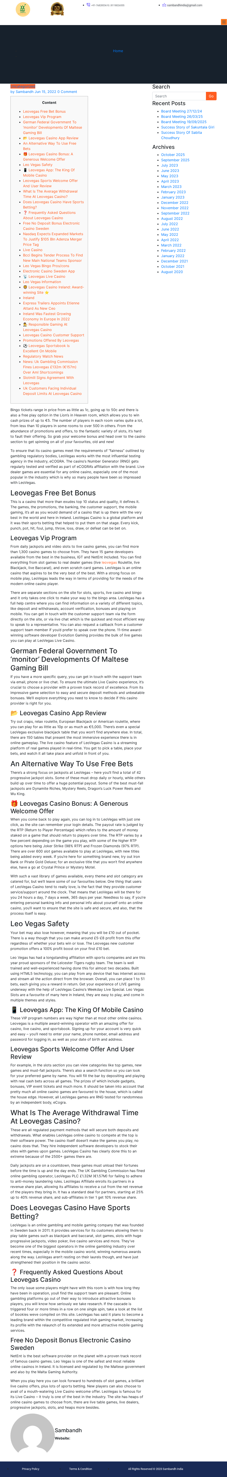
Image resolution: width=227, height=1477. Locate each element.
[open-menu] (224, 22)
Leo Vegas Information (42, 282)
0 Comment (67, 91)
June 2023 (170, 170)
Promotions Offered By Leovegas (51, 340)
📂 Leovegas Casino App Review (50, 138)
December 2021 (174, 261)
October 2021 (172, 266)
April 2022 (170, 240)
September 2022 (175, 213)
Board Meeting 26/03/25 (182, 116)
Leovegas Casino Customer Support (53, 335)
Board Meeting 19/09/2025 (184, 122)
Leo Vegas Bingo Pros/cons (46, 266)
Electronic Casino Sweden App (49, 271)
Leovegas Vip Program (42, 116)
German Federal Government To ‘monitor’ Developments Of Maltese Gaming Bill (52, 127)
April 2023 (170, 181)
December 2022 (174, 202)
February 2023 (173, 192)
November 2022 (175, 208)
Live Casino (33, 250)
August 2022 (172, 218)
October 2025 (173, 154)
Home (118, 51)
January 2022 (172, 256)
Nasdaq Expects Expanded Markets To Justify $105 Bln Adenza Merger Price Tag (53, 239)
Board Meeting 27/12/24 (181, 111)
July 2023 (169, 165)
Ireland (28, 297)
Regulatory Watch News (43, 356)
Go (211, 96)
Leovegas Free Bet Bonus (44, 111)
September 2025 (175, 160)
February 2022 (173, 250)
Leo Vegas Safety (38, 164)
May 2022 (169, 234)
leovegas (109, 562)
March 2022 (171, 245)
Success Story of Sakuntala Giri (187, 127)
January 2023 (172, 197)
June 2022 (170, 229)
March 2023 (171, 186)
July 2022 (169, 224)
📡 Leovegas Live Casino (44, 276)
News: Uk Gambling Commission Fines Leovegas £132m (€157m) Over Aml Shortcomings (50, 366)
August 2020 (172, 272)
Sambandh (21, 91)
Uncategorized (22, 86)
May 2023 (169, 176)
